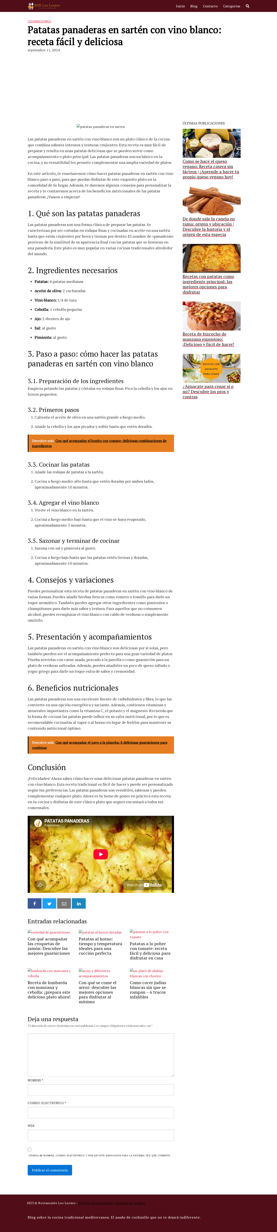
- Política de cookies (129, 1203)
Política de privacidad (96, 1203)
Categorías (231, 6)
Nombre (35, 1080)
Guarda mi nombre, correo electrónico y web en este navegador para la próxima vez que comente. (100, 1155)
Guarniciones (39, 21)
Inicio (180, 6)
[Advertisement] (138, 88)
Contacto (210, 6)
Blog (193, 6)
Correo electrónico (47, 1103)
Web (31, 1126)
